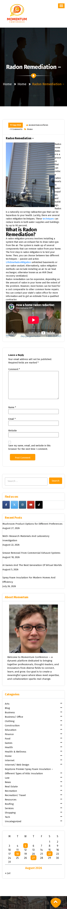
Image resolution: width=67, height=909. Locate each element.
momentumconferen (38, 125)
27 (33, 857)
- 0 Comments (15, 129)
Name (12, 407)
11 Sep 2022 (15, 125)
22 (49, 853)
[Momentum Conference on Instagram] (22, 505)
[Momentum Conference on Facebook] (6, 505)
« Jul (7, 873)
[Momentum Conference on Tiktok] (39, 505)
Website (12, 430)
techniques (48, 218)
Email (12, 419)
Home (7, 84)
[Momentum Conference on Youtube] (30, 505)
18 (17, 853)
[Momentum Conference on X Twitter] (14, 505)
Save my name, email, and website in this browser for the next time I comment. (29, 447)
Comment (14, 369)
